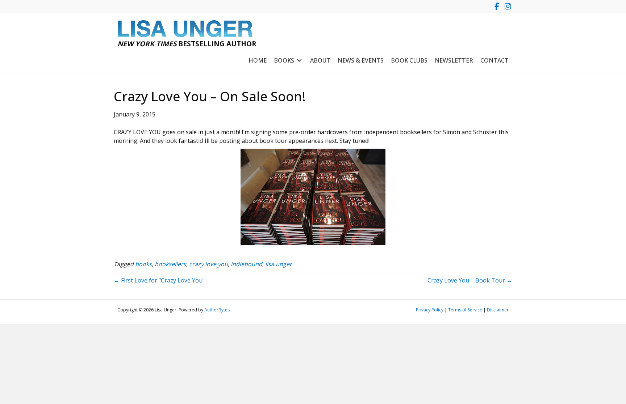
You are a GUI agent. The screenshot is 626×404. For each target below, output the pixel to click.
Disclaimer (498, 310)
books (143, 264)
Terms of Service (465, 310)
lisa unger (278, 264)
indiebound (246, 264)
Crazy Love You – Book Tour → (469, 280)
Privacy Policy (429, 310)
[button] (496, 6)
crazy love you (208, 264)
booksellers (170, 264)
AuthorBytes (217, 310)
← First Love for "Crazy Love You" (159, 280)
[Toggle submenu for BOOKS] (299, 60)
